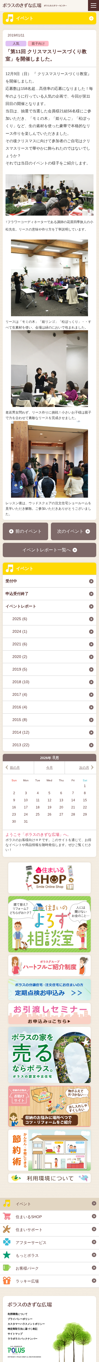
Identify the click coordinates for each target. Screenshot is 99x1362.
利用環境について (18, 1314)
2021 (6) (19, 644)
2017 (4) (19, 694)
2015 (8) (19, 719)
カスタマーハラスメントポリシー (26, 1324)
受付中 (11, 581)
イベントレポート (21, 606)
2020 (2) (19, 656)
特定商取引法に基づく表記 (22, 1328)
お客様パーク (27, 1268)
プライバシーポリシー (20, 1319)
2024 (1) (19, 631)
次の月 (84, 768)
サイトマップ (15, 1333)
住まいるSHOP (29, 1217)
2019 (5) (19, 669)
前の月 (15, 768)
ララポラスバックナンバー (22, 1338)
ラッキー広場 (27, 1281)
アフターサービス (31, 1242)
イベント (25, 18)
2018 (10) (20, 682)
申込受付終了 (17, 593)
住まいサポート (29, 1229)
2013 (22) (20, 745)
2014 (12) (20, 732)
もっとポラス (27, 1255)
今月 (49, 768)
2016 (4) (19, 707)
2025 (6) (19, 619)
